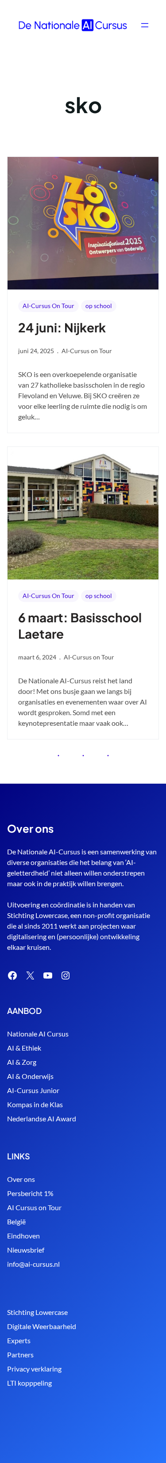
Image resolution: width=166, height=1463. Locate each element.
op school (98, 305)
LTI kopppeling (29, 1383)
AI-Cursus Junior (33, 1090)
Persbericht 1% (30, 1193)
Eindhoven (23, 1235)
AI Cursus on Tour (34, 1207)
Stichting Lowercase (37, 1312)
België (16, 1221)
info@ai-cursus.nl (33, 1264)
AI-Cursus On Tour (48, 305)
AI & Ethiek (24, 1048)
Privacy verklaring (34, 1368)
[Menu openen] (144, 25)
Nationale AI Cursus (38, 1033)
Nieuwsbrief (25, 1250)
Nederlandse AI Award (41, 1118)
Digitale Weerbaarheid (41, 1326)
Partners (20, 1354)
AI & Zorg (21, 1062)
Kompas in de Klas (35, 1104)
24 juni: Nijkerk (62, 327)
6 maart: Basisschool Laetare (80, 625)
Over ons (21, 1179)
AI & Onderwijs (30, 1076)
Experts (19, 1340)
